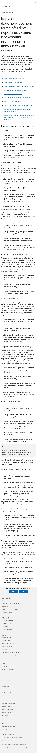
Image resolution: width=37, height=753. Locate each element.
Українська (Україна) (9, 734)
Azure (3, 672)
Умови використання (6, 747)
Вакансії (4, 723)
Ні (23, 591)
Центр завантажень (6, 623)
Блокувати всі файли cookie (13, 94)
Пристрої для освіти (6, 640)
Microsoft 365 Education (7, 646)
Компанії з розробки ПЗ (7, 712)
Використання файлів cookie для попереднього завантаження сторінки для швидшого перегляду (19, 117)
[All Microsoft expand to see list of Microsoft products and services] (2, 2)
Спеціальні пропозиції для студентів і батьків (12, 655)
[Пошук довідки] (6, 2)
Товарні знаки (16, 747)
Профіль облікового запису (8, 620)
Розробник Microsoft (6, 695)
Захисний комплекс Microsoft (8, 669)
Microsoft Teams (5, 686)
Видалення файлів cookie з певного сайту (18, 105)
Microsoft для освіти (6, 637)
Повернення (5, 626)
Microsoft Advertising (6, 680)
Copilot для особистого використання (10, 603)
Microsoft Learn (5, 697)
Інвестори (4, 729)
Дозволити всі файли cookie (13, 82)
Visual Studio (5, 715)
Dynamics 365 (5, 675)
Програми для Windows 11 (8, 612)
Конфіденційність (23, 744)
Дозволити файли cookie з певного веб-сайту (19, 86)
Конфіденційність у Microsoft (8, 726)
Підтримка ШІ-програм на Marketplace (11, 700)
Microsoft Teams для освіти (8, 643)
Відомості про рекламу (25, 747)
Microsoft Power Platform (7, 709)
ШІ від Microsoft (5, 666)
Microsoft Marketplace (7, 706)
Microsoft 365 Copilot (7, 683)
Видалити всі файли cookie (13, 101)
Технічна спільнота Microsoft (8, 703)
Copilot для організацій (7, 600)
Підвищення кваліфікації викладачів (10, 652)
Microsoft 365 (5, 606)
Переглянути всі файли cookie (14, 79)
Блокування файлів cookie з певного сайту (18, 98)
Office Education (5, 649)
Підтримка (5, 6)
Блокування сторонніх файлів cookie (16, 90)
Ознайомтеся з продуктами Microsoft (10, 609)
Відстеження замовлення (8, 629)
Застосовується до (8, 50)
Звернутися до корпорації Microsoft (10, 744)
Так (13, 591)
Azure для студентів (6, 658)
